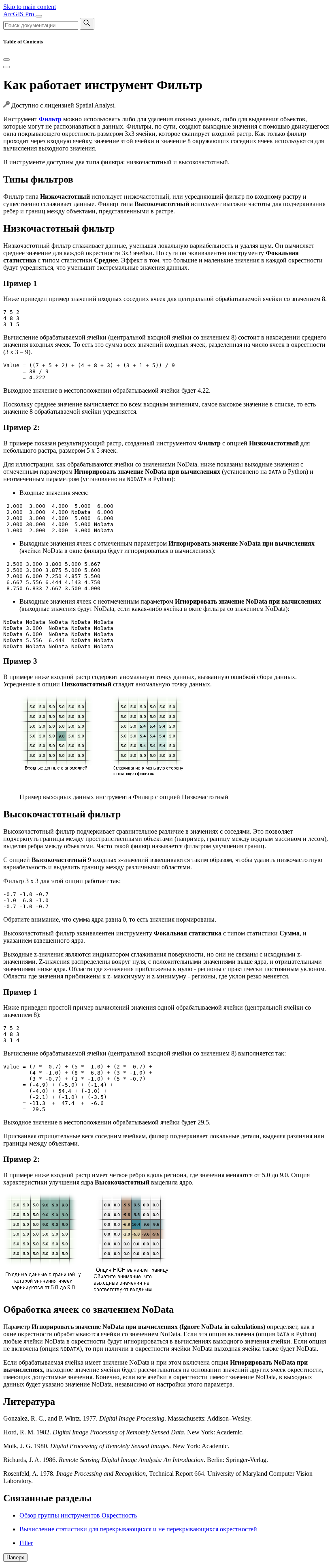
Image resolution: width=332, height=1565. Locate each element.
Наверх (15, 1557)
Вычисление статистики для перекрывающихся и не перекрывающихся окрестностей (138, 1529)
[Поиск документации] (87, 24)
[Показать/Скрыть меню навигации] (39, 16)
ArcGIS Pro (19, 14)
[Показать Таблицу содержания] (6, 67)
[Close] (6, 59)
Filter (26, 1542)
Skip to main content (29, 6)
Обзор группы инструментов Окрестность (78, 1515)
